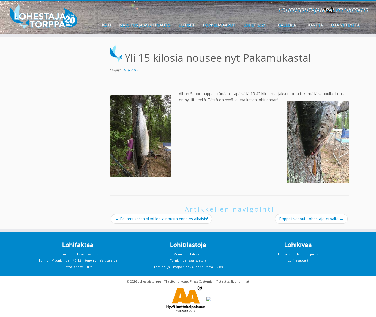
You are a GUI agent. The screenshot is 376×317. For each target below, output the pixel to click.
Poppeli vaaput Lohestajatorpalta (311, 218)
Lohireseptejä (298, 260)
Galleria (287, 25)
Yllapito (169, 281)
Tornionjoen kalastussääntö (78, 254)
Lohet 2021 (255, 25)
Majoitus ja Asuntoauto (144, 25)
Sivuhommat (239, 281)
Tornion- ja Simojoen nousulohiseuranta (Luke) (188, 267)
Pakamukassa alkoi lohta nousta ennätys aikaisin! (161, 218)
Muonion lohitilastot (188, 254)
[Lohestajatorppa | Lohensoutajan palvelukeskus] (43, 17)
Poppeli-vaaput (219, 25)
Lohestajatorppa (150, 281)
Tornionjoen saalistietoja (188, 260)
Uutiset (187, 25)
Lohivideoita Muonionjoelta (298, 254)
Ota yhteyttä (345, 25)
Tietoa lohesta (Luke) (78, 267)
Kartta (315, 25)
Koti (106, 25)
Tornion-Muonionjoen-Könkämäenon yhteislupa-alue (78, 260)
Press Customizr (202, 281)
